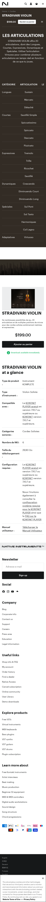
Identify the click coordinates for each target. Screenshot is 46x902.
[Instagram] (8, 591)
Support (6, 624)
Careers (6, 629)
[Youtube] (12, 591)
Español (5, 874)
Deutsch (5, 864)
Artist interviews (10, 777)
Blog (4, 609)
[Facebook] (3, 591)
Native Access (9, 682)
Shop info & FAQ (10, 662)
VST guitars (7, 744)
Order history (8, 672)
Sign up (23, 575)
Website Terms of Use (11, 899)
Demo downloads (10, 702)
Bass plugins (8, 734)
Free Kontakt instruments (14, 772)
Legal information (10, 644)
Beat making (8, 782)
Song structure (9, 812)
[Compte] (31, 4)
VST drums (7, 749)
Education (7, 639)
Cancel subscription (11, 687)
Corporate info (9, 614)
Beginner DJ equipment (13, 792)
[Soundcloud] (17, 591)
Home (4, 11)
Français (5, 871)
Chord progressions (11, 817)
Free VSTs (6, 719)
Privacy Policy (29, 899)
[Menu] (43, 4)
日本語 (4, 861)
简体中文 (5, 868)
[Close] (43, 878)
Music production (10, 787)
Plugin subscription (11, 754)
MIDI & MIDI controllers (13, 797)
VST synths (7, 739)
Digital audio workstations (14, 802)
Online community (11, 692)
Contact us (7, 619)
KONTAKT (27, 417)
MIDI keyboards (9, 729)
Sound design (8, 807)
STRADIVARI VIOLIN (17, 15)
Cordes (13, 11)
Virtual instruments (11, 724)
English (4, 858)
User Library (8, 697)
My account (7, 667)
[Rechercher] (25, 4)
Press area (7, 634)
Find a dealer (8, 677)
